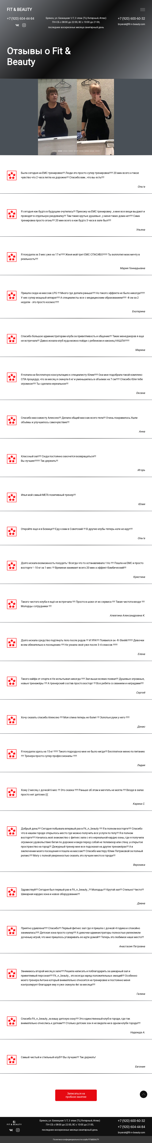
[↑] (143, 1094)
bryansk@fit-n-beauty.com (131, 24)
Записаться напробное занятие (76, 1095)
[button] (43, 117)
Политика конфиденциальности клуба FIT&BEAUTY (76, 1139)
